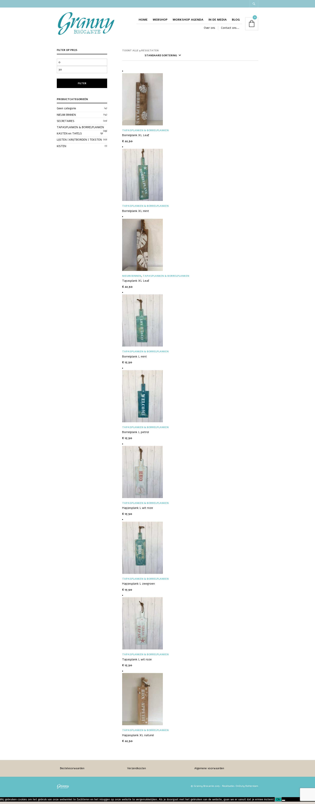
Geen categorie (66, 108)
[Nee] (283, 800)
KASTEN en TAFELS (69, 133)
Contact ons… (230, 28)
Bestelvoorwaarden (72, 768)
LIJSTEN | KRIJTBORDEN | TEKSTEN (79, 140)
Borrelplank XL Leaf (135, 135)
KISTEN (61, 146)
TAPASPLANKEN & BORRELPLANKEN (80, 127)
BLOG (236, 20)
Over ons (209, 28)
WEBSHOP (160, 20)
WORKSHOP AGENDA (188, 20)
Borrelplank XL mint (135, 211)
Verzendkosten (136, 768)
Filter (82, 83)
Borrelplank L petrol (135, 432)
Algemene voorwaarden (209, 768)
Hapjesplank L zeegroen (138, 584)
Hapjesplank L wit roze (137, 508)
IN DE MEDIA (217, 20)
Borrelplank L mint (134, 356)
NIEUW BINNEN (66, 115)
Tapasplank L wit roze (137, 659)
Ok (278, 799)
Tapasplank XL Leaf (135, 281)
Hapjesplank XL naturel (138, 735)
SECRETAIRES (65, 121)
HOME (143, 20)
